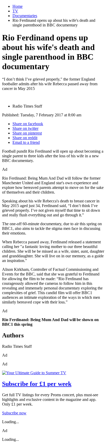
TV (15, 11)
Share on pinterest (27, 133)
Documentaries (24, 15)
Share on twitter (25, 128)
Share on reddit (24, 138)
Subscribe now (14, 413)
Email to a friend (26, 142)
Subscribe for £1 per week (36, 383)
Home (17, 6)
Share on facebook (27, 124)
